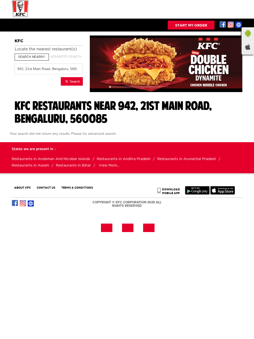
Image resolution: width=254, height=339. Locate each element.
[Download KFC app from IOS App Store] (222, 193)
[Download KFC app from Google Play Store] (197, 193)
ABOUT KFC (22, 187)
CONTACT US (46, 187)
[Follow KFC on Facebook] (223, 24)
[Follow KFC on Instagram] (230, 24)
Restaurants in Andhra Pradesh (124, 159)
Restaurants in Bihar (73, 165)
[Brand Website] (238, 24)
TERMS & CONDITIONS (77, 187)
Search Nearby (31, 56)
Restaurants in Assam (30, 165)
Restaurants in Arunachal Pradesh (186, 159)
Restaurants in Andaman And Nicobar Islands (51, 159)
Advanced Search (65, 56)
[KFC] (20, 16)
